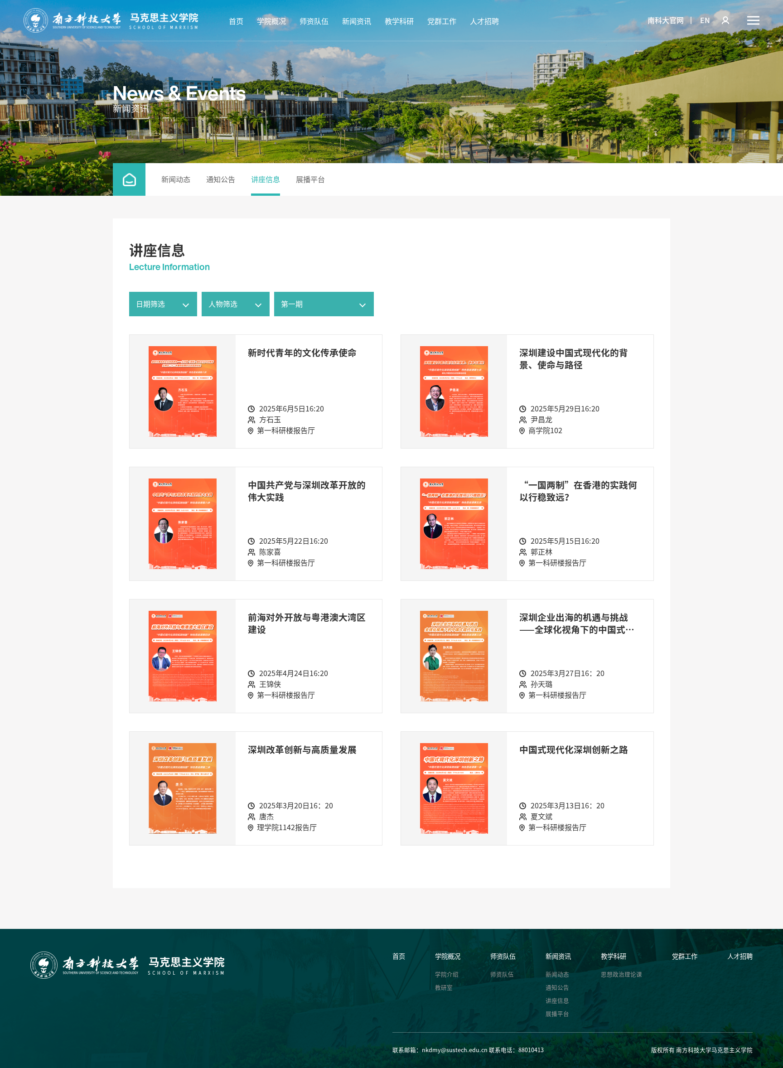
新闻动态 (175, 179)
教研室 (444, 988)
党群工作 (441, 21)
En (705, 20)
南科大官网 (666, 20)
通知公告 (220, 179)
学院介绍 (447, 974)
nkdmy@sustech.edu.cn (455, 1050)
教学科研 (399, 21)
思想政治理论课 (621, 974)
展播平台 (310, 179)
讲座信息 (265, 179)
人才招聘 (484, 21)
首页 (236, 21)
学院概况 (271, 21)
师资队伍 (314, 21)
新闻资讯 (356, 21)
